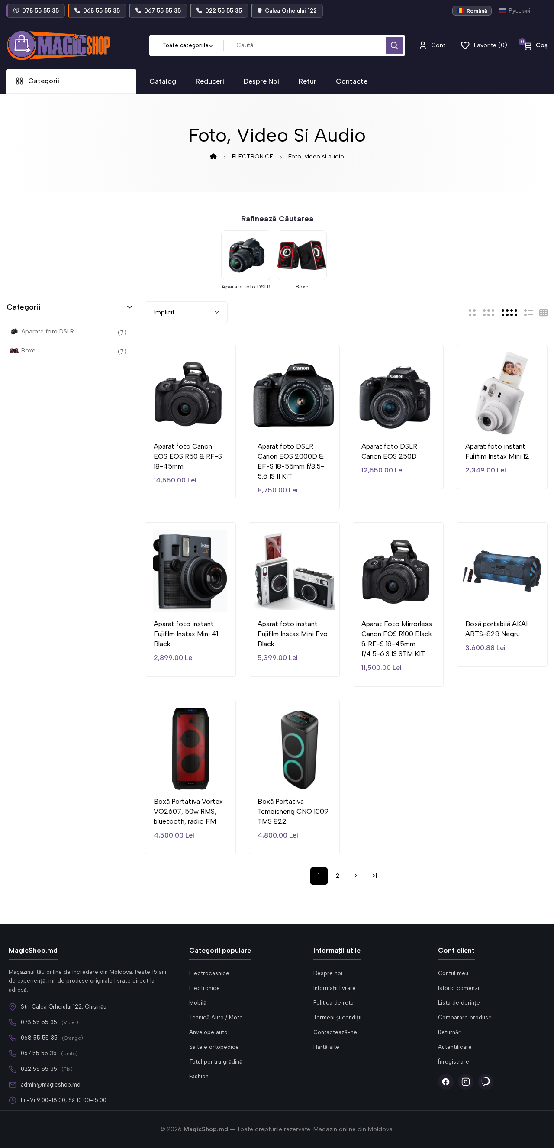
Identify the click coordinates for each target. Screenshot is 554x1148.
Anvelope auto (208, 1032)
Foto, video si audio (316, 156)
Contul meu (453, 973)
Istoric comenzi (458, 988)
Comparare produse (465, 1017)
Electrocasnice (209, 973)
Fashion (199, 1076)
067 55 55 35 (39, 1053)
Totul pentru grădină (215, 1061)
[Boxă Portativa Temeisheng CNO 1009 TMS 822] (294, 749)
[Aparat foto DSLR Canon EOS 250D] (398, 393)
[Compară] (190, 421)
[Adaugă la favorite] (171, 421)
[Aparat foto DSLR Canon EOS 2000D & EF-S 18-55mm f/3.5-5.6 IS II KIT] (294, 393)
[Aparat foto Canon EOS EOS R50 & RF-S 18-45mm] (190, 393)
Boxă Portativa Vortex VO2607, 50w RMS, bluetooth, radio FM (188, 811)
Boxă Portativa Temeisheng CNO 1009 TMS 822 (293, 811)
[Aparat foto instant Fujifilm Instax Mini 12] (502, 393)
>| (374, 876)
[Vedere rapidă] (209, 421)
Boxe (302, 286)
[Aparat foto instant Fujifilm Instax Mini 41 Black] (190, 571)
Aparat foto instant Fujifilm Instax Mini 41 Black (186, 634)
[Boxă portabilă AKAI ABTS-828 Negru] (502, 571)
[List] (528, 312)
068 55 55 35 (39, 1038)
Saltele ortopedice (214, 1047)
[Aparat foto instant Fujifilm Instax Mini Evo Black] (294, 571)
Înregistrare (453, 1061)
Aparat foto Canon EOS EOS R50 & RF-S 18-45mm (188, 456)
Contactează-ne (335, 1032)
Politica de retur (334, 1002)
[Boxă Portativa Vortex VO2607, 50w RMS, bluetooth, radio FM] (190, 749)
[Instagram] (465, 1082)
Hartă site (326, 1047)
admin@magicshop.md (51, 1084)
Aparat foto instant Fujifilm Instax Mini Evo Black (293, 634)
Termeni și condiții (337, 1017)
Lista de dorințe (459, 1002)
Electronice (204, 988)
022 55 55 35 (39, 1069)
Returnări (450, 1032)
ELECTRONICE (252, 156)
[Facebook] (446, 1082)
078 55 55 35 (39, 1022)
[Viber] (485, 1082)
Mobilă (197, 1002)
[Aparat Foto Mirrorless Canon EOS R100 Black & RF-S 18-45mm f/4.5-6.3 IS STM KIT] (398, 571)
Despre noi (327, 973)
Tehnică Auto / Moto (216, 1017)
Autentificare (455, 1047)
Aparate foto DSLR (246, 286)
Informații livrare (334, 988)
